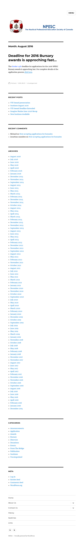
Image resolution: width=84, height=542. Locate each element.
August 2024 (15, 208)
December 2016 (16, 377)
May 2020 (14, 303)
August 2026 (15, 157)
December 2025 (16, 177)
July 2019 (14, 326)
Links (10, 523)
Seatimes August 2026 (19, 106)
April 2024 (14, 214)
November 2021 (16, 262)
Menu (71, 13)
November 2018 (16, 340)
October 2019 (15, 320)
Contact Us (13, 508)
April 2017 (14, 371)
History (11, 513)
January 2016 (15, 406)
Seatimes (14, 454)
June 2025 (14, 188)
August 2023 (15, 231)
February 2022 (16, 260)
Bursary (13, 437)
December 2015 (16, 409)
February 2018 (16, 351)
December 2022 (16, 245)
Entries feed (15, 480)
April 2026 (14, 168)
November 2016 (16, 380)
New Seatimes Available (20, 114)
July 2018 (14, 346)
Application (15, 431)
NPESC (10, 536)
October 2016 (15, 383)
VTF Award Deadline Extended (22, 108)
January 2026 (15, 174)
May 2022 (14, 257)
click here (28, 72)
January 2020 (15, 314)
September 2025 (17, 182)
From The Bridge (17, 448)
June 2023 (14, 234)
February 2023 (16, 242)
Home (10, 498)
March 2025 (15, 194)
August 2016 (15, 389)
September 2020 (17, 297)
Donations (14, 443)
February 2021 (16, 283)
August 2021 (15, 268)
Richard (13, 83)
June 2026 (14, 162)
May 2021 (14, 277)
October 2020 (15, 294)
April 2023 (14, 240)
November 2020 (16, 291)
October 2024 (15, 205)
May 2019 (14, 331)
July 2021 (14, 271)
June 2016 (14, 394)
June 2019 (14, 328)
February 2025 (16, 197)
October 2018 (15, 343)
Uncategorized (32, 83)
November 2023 (16, 225)
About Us (12, 503)
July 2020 (14, 300)
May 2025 (14, 191)
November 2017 (16, 360)
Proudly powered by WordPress (24, 536)
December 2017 (16, 357)
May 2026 (14, 165)
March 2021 (15, 280)
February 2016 (16, 403)
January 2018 (15, 354)
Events (13, 446)
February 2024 (16, 220)
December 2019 (16, 317)
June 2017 (14, 366)
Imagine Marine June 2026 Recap (23, 111)
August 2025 (15, 185)
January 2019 (15, 337)
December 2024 (16, 199)
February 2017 (16, 374)
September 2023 (17, 228)
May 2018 (14, 348)
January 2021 (15, 285)
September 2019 (17, 323)
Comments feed (16, 482)
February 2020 (16, 311)
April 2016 (14, 400)
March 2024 (15, 217)
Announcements (17, 428)
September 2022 (17, 251)
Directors (14, 440)
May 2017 (14, 368)
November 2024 (16, 202)
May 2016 (14, 397)
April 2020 (14, 305)
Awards (13, 434)
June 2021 (14, 274)
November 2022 (16, 248)
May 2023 (14, 237)
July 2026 (14, 159)
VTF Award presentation (20, 103)
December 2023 (16, 222)
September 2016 (17, 386)
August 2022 (15, 254)
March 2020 (15, 308)
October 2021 (15, 265)
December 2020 (16, 288)
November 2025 (16, 179)
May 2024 (14, 211)
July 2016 (14, 391)
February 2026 (16, 171)
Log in (12, 477)
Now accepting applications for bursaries (36, 134)
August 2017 (15, 363)
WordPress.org (16, 485)
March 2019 (15, 334)
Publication (15, 451)
